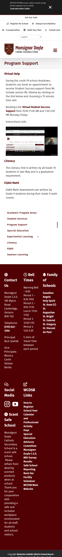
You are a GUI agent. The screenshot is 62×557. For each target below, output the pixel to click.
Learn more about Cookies (20, 8)
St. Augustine (49, 310)
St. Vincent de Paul (49, 330)
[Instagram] (7, 404)
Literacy (9, 161)
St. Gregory (49, 324)
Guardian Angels (48, 294)
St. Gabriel (49, 320)
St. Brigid (48, 316)
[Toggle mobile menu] (55, 50)
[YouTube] (15, 404)
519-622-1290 (31, 17)
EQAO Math (11, 183)
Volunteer (29, 481)
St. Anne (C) (49, 304)
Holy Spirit (49, 300)
